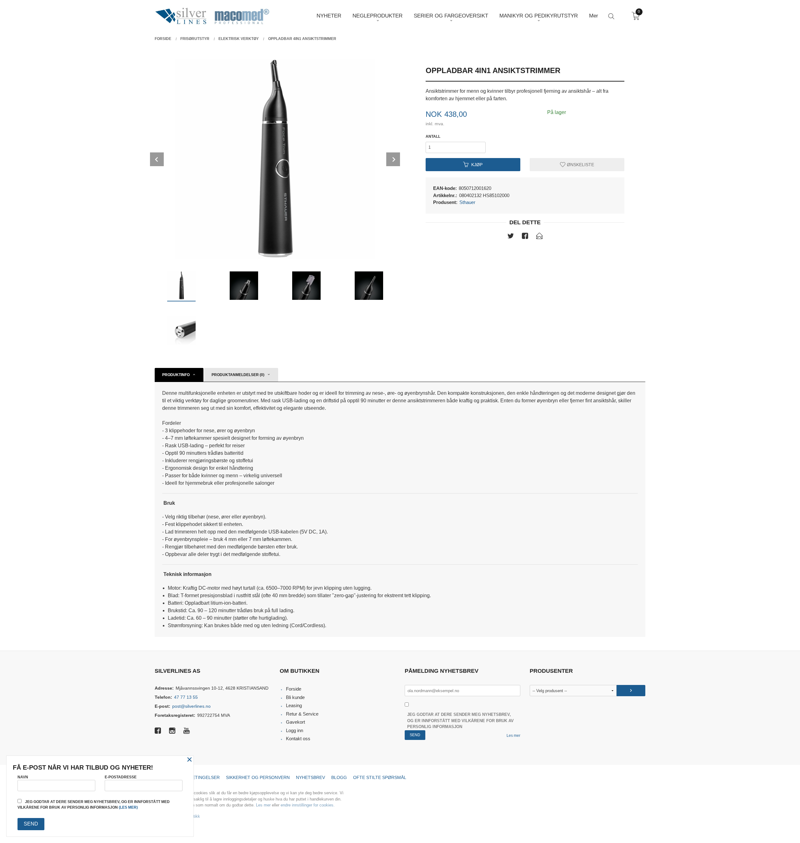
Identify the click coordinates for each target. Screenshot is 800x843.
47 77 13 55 (186, 697)
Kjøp (476, 164)
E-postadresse (121, 777)
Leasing (294, 705)
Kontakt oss (298, 738)
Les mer (513, 735)
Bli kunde (295, 697)
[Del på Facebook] (525, 237)
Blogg (339, 777)
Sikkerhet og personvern (258, 777)
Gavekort (295, 722)
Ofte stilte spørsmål (379, 777)
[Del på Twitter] (510, 237)
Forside (293, 689)
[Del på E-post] (539, 237)
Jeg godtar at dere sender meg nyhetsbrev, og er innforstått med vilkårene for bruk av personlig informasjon (460, 720)
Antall (433, 136)
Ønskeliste (580, 164)
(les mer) (128, 807)
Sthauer (467, 202)
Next (393, 159)
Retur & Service (302, 714)
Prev (157, 159)
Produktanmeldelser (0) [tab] (238, 375)
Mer (593, 16)
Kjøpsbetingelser (197, 777)
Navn (23, 777)
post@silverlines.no (191, 706)
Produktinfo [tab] (176, 375)
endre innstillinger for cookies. (308, 805)
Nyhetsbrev (310, 777)
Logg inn (294, 730)
